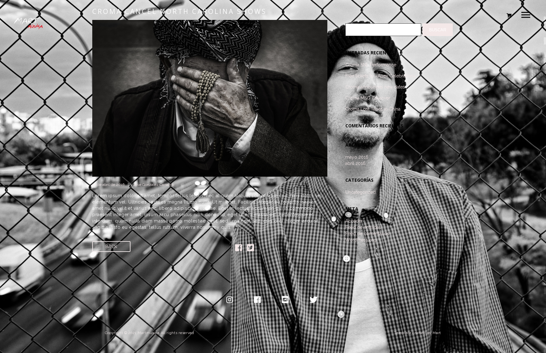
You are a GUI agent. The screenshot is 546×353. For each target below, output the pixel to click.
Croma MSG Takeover (367, 97)
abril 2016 (355, 163)
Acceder (354, 220)
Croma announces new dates (375, 86)
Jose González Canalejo (153, 184)
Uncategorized (360, 192)
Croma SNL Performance (370, 64)
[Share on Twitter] (251, 249)
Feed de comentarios (367, 233)
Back (111, 246)
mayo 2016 (356, 157)
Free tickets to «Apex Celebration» (380, 75)
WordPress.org (360, 239)
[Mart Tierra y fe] (29, 33)
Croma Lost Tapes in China (372, 109)
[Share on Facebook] (239, 249)
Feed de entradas (363, 227)
